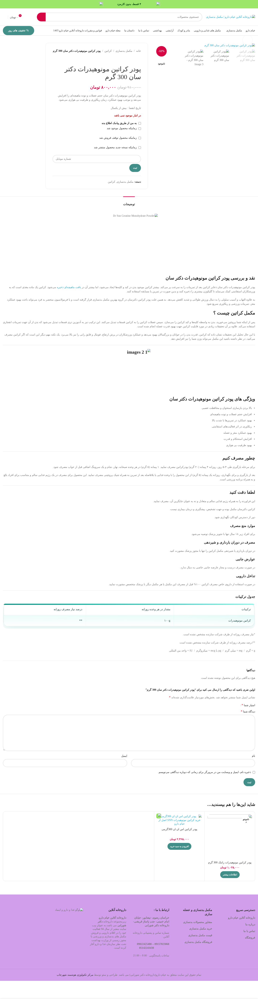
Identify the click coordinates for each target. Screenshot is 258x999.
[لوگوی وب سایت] (230, 16)
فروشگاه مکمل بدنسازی (198, 942)
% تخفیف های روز (18, 30)
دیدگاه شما (248, 711)
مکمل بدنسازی (124, 50)
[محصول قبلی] (138, 59)
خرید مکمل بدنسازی (200, 928)
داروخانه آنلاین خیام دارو (241, 917)
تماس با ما (249, 931)
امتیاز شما (248, 705)
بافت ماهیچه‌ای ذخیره (69, 287)
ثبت (135, 167)
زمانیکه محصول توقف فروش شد (118, 137)
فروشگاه (249, 937)
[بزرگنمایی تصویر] (247, 40)
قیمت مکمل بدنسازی (200, 935)
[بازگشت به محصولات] (134, 59)
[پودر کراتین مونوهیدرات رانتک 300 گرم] (230, 836)
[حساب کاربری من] (4, 17)
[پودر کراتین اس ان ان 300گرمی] (179, 820)
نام (253, 755)
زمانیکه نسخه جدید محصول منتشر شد (115, 147)
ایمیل (124, 755)
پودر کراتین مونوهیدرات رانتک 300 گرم (230, 862)
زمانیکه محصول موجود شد (122, 128)
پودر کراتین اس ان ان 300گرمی (179, 829)
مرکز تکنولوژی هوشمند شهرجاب (75, 974)
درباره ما (250, 924)
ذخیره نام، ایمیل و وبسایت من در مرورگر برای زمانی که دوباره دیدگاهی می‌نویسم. (204, 772)
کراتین (108, 50)
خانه (138, 50)
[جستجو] (41, 17)
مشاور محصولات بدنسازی (197, 922)
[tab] (129, 202)
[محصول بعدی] (129, 59)
